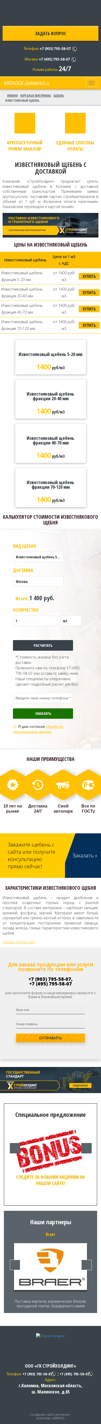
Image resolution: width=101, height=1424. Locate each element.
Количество (25, 610)
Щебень (59, 95)
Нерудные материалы (35, 95)
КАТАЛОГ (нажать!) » (26, 82)
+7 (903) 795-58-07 (55, 49)
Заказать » (85, 855)
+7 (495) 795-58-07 (54, 60)
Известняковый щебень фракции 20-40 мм (50, 396)
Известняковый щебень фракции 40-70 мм (50, 440)
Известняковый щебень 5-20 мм (50, 354)
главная (12, 95)
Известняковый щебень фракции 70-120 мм (50, 484)
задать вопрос (50, 33)
